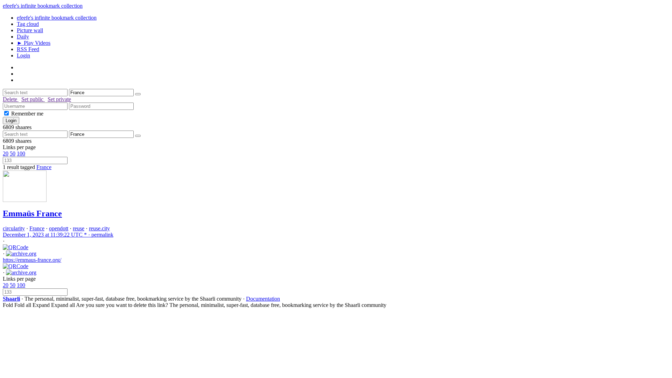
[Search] (138, 94)
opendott (58, 228)
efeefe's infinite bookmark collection (43, 6)
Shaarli (11, 299)
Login (23, 55)
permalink (58, 235)
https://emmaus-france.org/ (32, 260)
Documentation (263, 299)
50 (12, 153)
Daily (23, 37)
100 (21, 153)
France (43, 167)
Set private (59, 99)
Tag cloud (28, 24)
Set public (33, 99)
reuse (78, 228)
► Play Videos (33, 43)
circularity (14, 228)
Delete (11, 99)
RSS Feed (28, 49)
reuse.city (99, 228)
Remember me (27, 114)
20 (5, 153)
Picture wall (30, 30)
